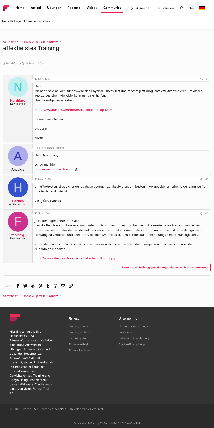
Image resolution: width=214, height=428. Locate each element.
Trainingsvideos (79, 332)
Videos (92, 8)
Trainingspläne (78, 326)
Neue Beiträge (11, 21)
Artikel (36, 8)
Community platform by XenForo (107, 423)
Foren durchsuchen (37, 21)
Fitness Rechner (79, 350)
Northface (12, 63)
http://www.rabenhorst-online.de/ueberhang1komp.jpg (75, 258)
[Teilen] (201, 78)
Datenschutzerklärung (133, 338)
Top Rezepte (77, 338)
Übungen (54, 8)
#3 (207, 213)
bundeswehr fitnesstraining (54, 169)
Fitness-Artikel (78, 344)
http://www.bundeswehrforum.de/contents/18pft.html (74, 109)
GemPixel (96, 409)
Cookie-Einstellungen (132, 344)
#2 (207, 179)
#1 (207, 78)
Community (112, 8)
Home (19, 8)
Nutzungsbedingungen (134, 326)
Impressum (126, 332)
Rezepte (74, 8)
